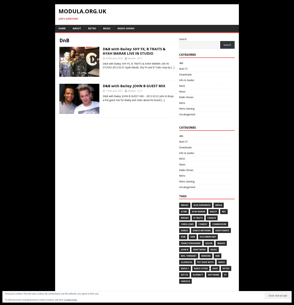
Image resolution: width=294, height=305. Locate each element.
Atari (184, 211)
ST (225, 274)
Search (183, 39)
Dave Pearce (222, 230)
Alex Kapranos (201, 205)
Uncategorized (187, 114)
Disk (183, 236)
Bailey (213, 211)
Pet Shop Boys (205, 262)
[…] (172, 67)
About (77, 28)
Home (62, 28)
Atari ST (183, 68)
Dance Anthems (202, 230)
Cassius (211, 217)
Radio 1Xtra (201, 268)
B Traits (198, 217)
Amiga (218, 205)
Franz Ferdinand (191, 243)
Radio (221, 262)
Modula (131, 58)
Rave (215, 268)
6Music (185, 205)
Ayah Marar (198, 211)
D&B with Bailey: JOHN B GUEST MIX (134, 86)
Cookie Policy (70, 299)
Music (107, 28)
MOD (182, 86)
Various (185, 281)
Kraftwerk (199, 249)
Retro (92, 28)
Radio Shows (126, 28)
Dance (184, 230)
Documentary (208, 236)
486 (181, 63)
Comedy (202, 224)
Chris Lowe (187, 224)
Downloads (185, 74)
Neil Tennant (189, 255)
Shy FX (184, 274)
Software (213, 274)
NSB (217, 255)
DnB (192, 236)
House (209, 243)
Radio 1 (185, 268)
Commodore (219, 224)
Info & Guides (186, 80)
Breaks (185, 217)
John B (184, 249)
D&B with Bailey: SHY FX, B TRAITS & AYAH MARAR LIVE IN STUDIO (134, 51)
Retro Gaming (186, 108)
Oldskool (186, 262)
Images (221, 243)
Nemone (206, 255)
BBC (224, 211)
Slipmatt (198, 274)
